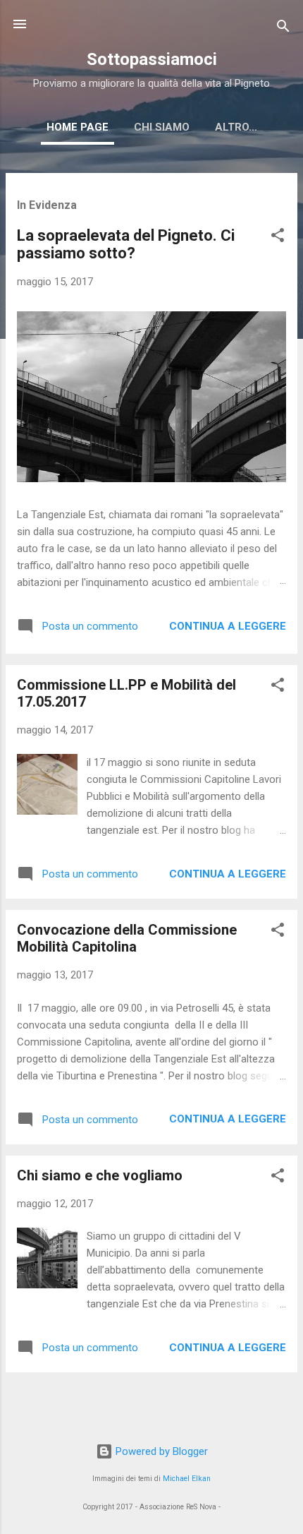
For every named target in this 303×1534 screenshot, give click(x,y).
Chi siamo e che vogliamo (100, 1175)
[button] (277, 237)
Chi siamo (162, 127)
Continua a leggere (227, 626)
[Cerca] (283, 28)
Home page (78, 127)
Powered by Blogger (160, 1451)
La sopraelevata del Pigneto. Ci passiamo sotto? (126, 244)
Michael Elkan (187, 1478)
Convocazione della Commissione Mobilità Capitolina (127, 938)
